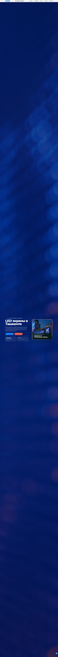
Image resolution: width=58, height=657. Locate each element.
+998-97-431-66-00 (20, 1)
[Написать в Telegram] (56, 653)
